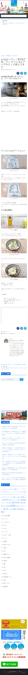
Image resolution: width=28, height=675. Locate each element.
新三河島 (9, 502)
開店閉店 (6, 586)
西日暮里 (20, 509)
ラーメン (7, 497)
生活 (5, 570)
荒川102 (19, 506)
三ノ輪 (13, 497)
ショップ (14, 491)
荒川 (14, 333)
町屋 (13, 505)
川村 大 (11, 338)
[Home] (3, 21)
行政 (5, 580)
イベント (6, 518)
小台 (17, 500)
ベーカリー (22, 494)
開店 (2, 512)
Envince (9, 672)
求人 (5, 567)
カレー (9, 491)
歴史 (4, 506)
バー (15, 494)
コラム (5, 528)
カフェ (7, 333)
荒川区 (5, 509)
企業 (2, 500)
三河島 (22, 497)
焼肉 (6, 506)
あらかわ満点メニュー (5, 489)
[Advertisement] (14, 40)
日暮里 (13, 503)
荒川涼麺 (10, 509)
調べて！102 (6, 583)
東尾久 (18, 503)
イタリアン (19, 489)
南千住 (5, 500)
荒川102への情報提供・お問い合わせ (9, 55)
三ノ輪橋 (17, 497)
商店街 (10, 500)
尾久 (19, 500)
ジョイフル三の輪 (20, 492)
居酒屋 (11, 333)
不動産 (5, 541)
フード (8, 331)
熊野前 (8, 506)
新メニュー (4, 502)
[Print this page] (25, 74)
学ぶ (5, 551)
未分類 (5, 560)
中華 (25, 497)
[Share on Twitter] (21, 74)
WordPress (24, 672)
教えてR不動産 (7, 557)
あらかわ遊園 (13, 489)
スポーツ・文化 (7, 535)
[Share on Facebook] (18, 74)
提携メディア (7, 554)
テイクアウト (9, 494)
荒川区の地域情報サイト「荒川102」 (15, 671)
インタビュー (7, 522)
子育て (13, 500)
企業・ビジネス (7, 544)
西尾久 (14, 509)
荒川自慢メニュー (8, 576)
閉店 (24, 509)
